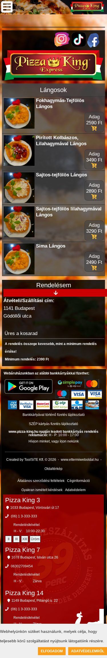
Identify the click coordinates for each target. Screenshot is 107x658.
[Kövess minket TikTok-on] (79, 45)
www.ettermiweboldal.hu (80, 460)
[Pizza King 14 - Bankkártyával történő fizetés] (70, 384)
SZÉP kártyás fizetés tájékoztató (53, 424)
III (16, 539)
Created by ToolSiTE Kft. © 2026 (31, 460)
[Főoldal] (53, 78)
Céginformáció (78, 481)
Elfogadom (52, 651)
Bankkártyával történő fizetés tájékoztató (54, 415)
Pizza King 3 (22, 500)
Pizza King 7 (22, 549)
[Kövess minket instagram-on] (62, 45)
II (8, 539)
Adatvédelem (75, 490)
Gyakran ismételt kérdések (41, 490)
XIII (24, 539)
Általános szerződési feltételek (40, 481)
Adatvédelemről (87, 651)
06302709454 (22, 566)
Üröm (35, 539)
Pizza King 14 (24, 593)
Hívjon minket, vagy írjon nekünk (54, 441)
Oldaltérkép (53, 469)
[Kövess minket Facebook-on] (93, 46)
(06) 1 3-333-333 (24, 516)
